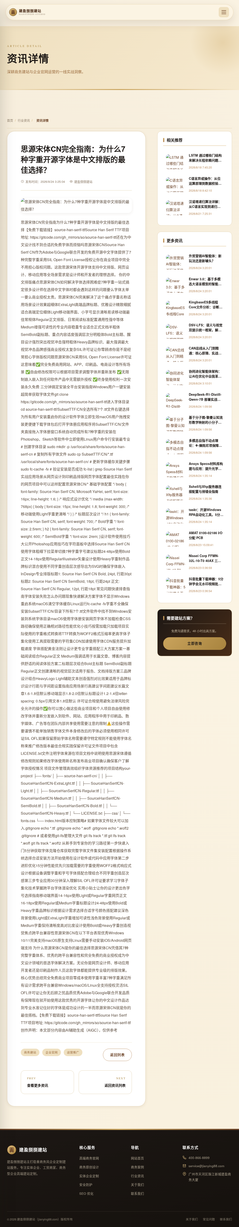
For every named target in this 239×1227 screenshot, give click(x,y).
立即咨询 (194, 643)
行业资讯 (24, 120)
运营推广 (73, 1052)
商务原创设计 (89, 1167)
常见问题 (209, 1219)
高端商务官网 (89, 1158)
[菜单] (224, 12)
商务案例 (137, 1167)
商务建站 (30, 1052)
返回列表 (117, 1054)
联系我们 (137, 1193)
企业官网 (52, 1052)
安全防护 (85, 1184)
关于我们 (137, 1184)
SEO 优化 (86, 1193)
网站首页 (137, 1158)
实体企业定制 (89, 1176)
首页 (10, 120)
